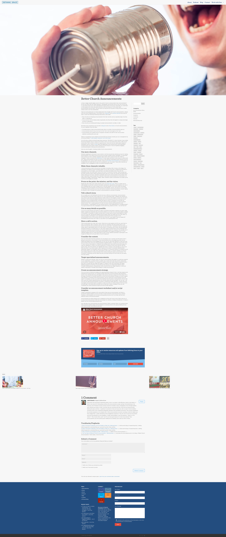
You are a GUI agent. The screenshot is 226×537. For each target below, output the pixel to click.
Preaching (139, 152)
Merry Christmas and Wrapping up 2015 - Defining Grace (95, 431)
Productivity (136, 154)
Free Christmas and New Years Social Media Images (159, 388)
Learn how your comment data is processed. (109, 476)
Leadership (136, 145)
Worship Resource (137, 166)
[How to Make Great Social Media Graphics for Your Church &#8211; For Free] (38, 382)
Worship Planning (141, 164)
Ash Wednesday (140, 127)
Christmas (141, 129)
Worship (135, 118)
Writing (142, 166)
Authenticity (136, 129)
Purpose (140, 154)
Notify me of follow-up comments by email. (92, 465)
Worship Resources (137, 120)
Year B (138, 168)
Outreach (135, 150)
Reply (141, 401)
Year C (142, 168)
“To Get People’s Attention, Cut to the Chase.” (100, 138)
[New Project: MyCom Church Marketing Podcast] (112, 382)
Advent (135, 127)
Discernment (139, 136)
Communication (137, 113)
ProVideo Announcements (113, 160)
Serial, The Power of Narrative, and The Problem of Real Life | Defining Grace (99, 425)
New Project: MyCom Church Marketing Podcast (85, 388)
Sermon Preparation (137, 159)
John (139, 143)
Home (83, 490)
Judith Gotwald (90, 400)
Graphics (135, 141)
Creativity (135, 115)
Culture (135, 134)
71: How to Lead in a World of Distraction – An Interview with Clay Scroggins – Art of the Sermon (88, 509)
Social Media (140, 161)
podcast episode (116, 113)
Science (135, 157)
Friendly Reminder (137, 139)
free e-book (111, 125)
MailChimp (99, 158)
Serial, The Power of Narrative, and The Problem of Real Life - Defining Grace (99, 428)
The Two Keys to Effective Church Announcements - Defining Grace (97, 433)
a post (96, 144)
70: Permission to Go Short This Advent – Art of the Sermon (88, 515)
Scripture (139, 157)
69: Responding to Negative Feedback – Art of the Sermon (88, 519)
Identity (139, 141)
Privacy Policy (85, 499)
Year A (135, 168)
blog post (107, 113)
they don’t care (110, 183)
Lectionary (135, 116)
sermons (135, 161)
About (189, 2)
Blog (201, 2)
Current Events (140, 134)
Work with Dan (217, 2)
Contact (207, 2)
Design (135, 136)
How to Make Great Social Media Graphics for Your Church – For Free (16, 388)
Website (135, 164)
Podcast (195, 2)
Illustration (136, 143)
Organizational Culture (138, 148)
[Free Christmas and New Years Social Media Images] (185, 382)
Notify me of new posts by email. (90, 467)
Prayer (135, 152)
